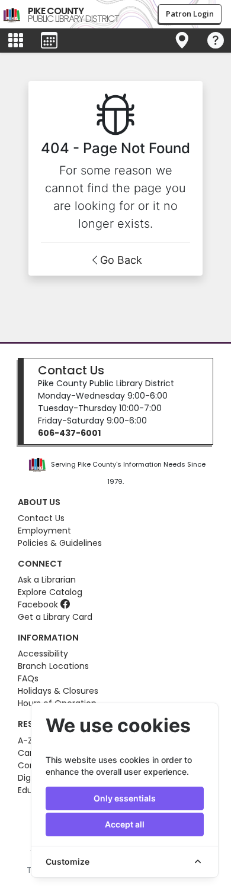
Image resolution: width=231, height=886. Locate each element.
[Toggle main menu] (15, 40)
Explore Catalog (50, 592)
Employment (44, 530)
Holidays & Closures (58, 691)
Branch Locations (53, 666)
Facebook (39, 604)
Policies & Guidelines (60, 543)
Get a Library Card (55, 617)
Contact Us (71, 370)
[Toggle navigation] (181, 40)
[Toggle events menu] (49, 40)
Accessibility (43, 653)
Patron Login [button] (190, 13)
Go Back (121, 260)
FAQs (28, 678)
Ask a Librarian (47, 580)
